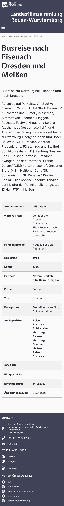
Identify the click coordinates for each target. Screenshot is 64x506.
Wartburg (39, 332)
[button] (3, 28)
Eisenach (38, 336)
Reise (36, 320)
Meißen (37, 348)
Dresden (38, 344)
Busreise (38, 324)
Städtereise (40, 328)
